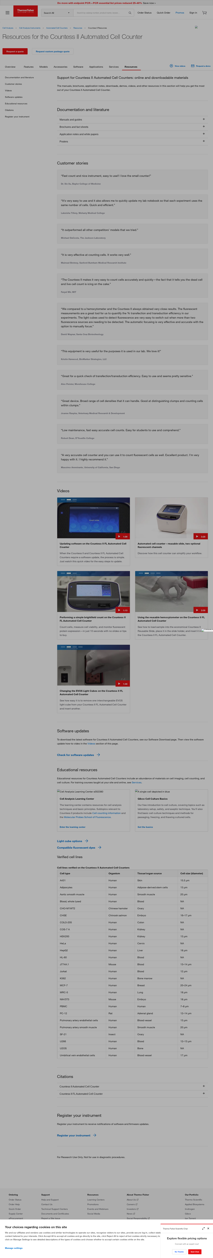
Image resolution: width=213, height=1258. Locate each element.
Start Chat (195, 1252)
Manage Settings (14, 1248)
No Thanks (179, 1252)
